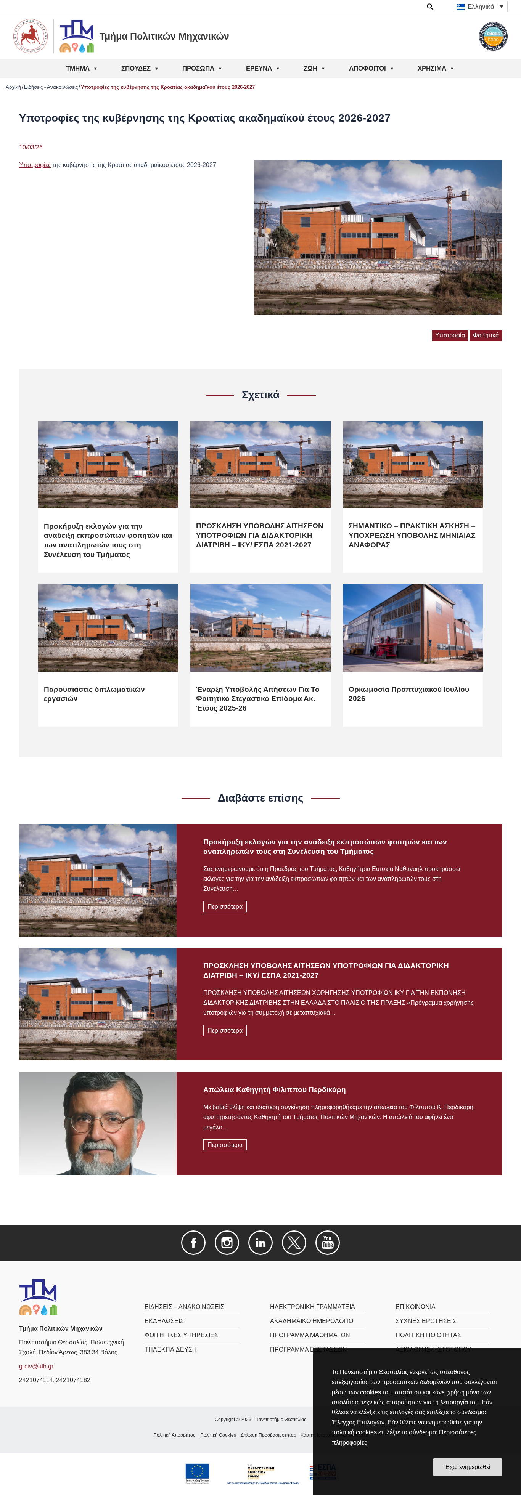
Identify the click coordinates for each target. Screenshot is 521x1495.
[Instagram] (227, 1242)
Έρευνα (259, 68)
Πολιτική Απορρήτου (174, 1435)
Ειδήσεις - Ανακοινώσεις (51, 87)
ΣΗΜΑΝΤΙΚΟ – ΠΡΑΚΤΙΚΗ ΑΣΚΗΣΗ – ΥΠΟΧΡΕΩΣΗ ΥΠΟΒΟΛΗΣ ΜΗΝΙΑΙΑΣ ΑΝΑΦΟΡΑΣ (412, 535)
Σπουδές (136, 68)
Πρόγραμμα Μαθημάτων (310, 1335)
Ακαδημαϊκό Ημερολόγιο (311, 1321)
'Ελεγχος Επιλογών (358, 1422)
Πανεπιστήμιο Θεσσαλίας (280, 1419)
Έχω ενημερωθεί (467, 1467)
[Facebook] (193, 1242)
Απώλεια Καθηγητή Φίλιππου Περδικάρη (274, 1090)
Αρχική (13, 87)
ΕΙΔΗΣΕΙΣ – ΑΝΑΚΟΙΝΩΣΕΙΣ (184, 1307)
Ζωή (310, 68)
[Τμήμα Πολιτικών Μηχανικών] (38, 1296)
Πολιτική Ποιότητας (428, 1335)
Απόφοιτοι (367, 68)
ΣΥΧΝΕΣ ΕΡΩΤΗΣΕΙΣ (426, 1321)
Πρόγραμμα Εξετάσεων (308, 1349)
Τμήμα (78, 68)
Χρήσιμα (432, 68)
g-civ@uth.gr (36, 1366)
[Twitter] (294, 1242)
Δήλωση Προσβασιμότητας (268, 1435)
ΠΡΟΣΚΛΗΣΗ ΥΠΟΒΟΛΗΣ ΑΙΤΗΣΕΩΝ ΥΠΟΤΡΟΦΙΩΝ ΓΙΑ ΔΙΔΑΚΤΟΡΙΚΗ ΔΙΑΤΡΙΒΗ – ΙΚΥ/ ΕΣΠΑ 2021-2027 (259, 535)
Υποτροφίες (35, 165)
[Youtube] (327, 1242)
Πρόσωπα (198, 68)
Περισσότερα (225, 906)
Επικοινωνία (416, 1307)
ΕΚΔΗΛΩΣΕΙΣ (164, 1321)
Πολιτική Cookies (218, 1435)
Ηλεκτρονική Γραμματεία (312, 1307)
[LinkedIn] (260, 1242)
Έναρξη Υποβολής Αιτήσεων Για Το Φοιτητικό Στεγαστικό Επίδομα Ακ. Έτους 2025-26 (258, 698)
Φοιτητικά (486, 335)
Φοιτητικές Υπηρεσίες (181, 1335)
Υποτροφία (450, 335)
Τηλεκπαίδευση (171, 1349)
